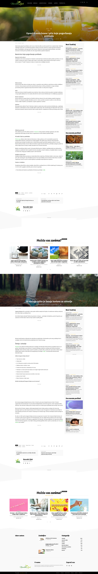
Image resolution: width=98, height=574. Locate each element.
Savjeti (51, 28)
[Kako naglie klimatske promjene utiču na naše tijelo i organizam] (59, 252)
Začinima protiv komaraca (51, 538)
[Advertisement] (39, 73)
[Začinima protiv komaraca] (42, 540)
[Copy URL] (62, 194)
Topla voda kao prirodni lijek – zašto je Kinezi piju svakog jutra (18, 261)
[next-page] (50, 269)
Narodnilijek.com (22, 572)
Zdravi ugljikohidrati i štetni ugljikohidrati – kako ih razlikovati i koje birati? (73, 60)
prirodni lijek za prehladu (20, 194)
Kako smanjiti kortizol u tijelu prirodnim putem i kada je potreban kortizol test (73, 123)
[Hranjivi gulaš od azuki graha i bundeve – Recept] (42, 545)
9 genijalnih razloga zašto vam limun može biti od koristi (50, 201)
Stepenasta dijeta (50, 549)
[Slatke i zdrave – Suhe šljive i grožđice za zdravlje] (74, 139)
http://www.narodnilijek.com (27, 208)
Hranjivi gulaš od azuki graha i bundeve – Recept (52, 545)
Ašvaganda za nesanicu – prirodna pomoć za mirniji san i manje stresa (74, 50)
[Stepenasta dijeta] (42, 551)
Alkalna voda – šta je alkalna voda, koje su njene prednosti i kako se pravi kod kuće (74, 112)
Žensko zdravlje (69, 78)
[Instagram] (83, 2)
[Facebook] (81, 2)
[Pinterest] (54, 194)
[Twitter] (84, 2)
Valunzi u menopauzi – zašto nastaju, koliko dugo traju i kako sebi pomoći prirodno (73, 81)
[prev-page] (47, 269)
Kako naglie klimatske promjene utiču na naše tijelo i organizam (59, 261)
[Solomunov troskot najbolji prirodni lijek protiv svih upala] (74, 155)
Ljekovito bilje (69, 47)
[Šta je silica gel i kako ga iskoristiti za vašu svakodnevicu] (79, 252)
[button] (86, 2)
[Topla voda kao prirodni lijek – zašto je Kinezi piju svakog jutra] (19, 252)
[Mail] (27, 210)
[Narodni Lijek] (37, 39)
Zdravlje (47, 28)
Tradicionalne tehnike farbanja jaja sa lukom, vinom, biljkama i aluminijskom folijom (39, 262)
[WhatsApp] (57, 194)
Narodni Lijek (28, 207)
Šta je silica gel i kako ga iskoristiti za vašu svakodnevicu (79, 261)
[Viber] (59, 194)
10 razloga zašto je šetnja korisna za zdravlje (25, 201)
